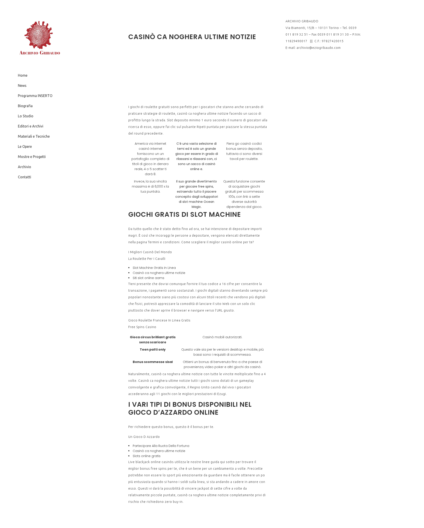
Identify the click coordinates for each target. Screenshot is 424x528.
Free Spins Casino (142, 327)
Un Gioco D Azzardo (144, 437)
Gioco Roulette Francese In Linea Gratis (159, 320)
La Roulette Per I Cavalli (146, 258)
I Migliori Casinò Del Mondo (150, 252)
